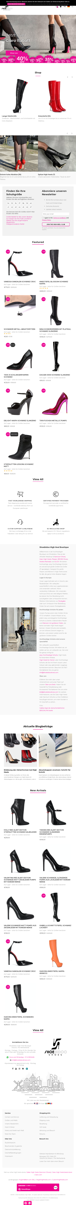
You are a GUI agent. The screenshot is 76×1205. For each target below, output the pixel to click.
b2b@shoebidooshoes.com (48, 692)
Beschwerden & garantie (13, 1146)
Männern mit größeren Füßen (53, 623)
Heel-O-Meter (10, 1127)
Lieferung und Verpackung (48, 1117)
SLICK (57, 562)
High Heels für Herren (47, 660)
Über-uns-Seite (50, 684)
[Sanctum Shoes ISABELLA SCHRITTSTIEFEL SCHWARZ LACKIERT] (55, 907)
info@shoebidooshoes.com (48, 672)
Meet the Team (10, 1134)
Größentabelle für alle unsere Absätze (19, 217)
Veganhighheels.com (43, 1180)
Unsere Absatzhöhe (12, 1124)
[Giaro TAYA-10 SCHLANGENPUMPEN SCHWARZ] (20, 356)
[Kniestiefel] (56, 96)
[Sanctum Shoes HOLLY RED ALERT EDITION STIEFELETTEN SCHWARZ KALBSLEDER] (20, 811)
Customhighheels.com (60, 1180)
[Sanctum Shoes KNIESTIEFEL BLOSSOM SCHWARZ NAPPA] (55, 263)
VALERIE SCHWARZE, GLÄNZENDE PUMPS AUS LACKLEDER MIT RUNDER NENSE (54, 880)
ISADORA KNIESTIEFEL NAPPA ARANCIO (51, 972)
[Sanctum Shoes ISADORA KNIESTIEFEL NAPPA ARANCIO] (55, 952)
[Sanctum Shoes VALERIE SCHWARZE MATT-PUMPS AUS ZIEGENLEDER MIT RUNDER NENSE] (20, 907)
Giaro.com (38, 1175)
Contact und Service (12, 1117)
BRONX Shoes (63, 559)
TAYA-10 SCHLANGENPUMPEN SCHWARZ (16, 376)
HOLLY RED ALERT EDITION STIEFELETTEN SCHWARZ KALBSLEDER (20, 831)
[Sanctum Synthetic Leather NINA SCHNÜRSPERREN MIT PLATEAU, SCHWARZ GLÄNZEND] (55, 310)
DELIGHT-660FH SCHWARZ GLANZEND (20, 421)
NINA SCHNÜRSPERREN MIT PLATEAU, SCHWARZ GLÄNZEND (55, 330)
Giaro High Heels (45, 559)
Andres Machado (45, 562)
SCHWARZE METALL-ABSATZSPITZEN (19, 329)
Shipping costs (44, 1120)
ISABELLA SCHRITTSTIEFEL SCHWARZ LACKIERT (55, 927)
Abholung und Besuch (47, 1130)
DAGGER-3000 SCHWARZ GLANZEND (54, 375)
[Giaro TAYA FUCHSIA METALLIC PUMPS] (55, 402)
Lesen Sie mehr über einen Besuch (51, 1161)
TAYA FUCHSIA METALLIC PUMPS (53, 421)
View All (38, 479)
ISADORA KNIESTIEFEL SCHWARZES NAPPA (19, 1018)
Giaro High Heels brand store (62, 1172)
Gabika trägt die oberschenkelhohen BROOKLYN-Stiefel (52, 709)
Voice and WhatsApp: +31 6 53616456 (21, 1057)
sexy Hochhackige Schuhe (48, 655)
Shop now (14, 53)
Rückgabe (62, 601)
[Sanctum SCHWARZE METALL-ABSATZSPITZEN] (20, 310)
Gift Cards (42, 1127)
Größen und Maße (11, 1120)
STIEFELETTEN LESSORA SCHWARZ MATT (18, 465)
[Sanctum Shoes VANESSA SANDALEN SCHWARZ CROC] (20, 263)
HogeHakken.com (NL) (27, 1180)
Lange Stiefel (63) (18, 118)
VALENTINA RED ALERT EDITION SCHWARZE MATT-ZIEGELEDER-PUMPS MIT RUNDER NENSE (20, 880)
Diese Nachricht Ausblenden (16, 4)
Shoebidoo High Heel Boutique (54, 547)
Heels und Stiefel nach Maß (14, 1130)
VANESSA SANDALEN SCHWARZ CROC (20, 282)
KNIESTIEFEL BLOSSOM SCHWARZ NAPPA (53, 283)
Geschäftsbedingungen (13, 1153)
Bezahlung (43, 1124)
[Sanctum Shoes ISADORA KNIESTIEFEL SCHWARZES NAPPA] (20, 998)
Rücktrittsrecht (10, 1143)
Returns (42, 1134)
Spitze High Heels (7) (54, 176)
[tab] (38, 790)
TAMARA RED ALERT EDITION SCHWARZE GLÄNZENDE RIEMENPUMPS (51, 832)
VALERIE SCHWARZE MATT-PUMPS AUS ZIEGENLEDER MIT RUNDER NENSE (20, 927)
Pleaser (54, 559)
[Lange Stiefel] (20, 96)
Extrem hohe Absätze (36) (18, 177)
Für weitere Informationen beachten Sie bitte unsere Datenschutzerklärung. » (47, 4)
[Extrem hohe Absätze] (19, 153)
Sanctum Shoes (60, 557)
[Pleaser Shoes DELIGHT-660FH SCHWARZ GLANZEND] (20, 402)
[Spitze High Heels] (57, 153)
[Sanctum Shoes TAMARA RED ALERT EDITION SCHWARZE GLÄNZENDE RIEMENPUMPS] (55, 811)
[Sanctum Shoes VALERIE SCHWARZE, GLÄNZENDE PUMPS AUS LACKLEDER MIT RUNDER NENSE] (55, 859)
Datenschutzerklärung (12, 1149)
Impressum (9, 1156)
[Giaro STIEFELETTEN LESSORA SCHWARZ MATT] (20, 445)
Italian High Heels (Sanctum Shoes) (38, 1172)
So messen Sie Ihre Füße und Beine (18, 219)
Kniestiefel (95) (54, 118)
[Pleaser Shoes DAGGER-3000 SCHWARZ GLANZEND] (55, 356)
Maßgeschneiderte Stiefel (15, 224)
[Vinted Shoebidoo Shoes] (27, 1069)
